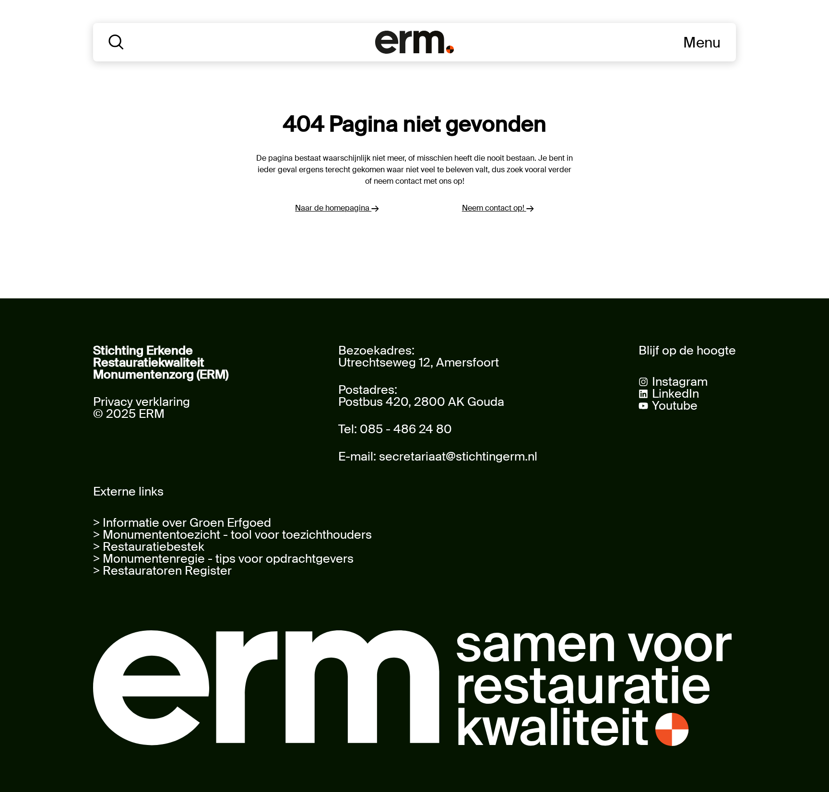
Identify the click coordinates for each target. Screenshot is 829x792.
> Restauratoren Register (162, 571)
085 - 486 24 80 (406, 429)
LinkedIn (675, 394)
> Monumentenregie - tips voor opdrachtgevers (223, 559)
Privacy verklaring (141, 402)
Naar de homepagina (333, 208)
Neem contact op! (494, 208)
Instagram (680, 382)
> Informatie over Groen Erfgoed (182, 523)
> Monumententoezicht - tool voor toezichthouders (232, 535)
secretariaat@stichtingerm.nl (458, 456)
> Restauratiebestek (148, 547)
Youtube (675, 406)
